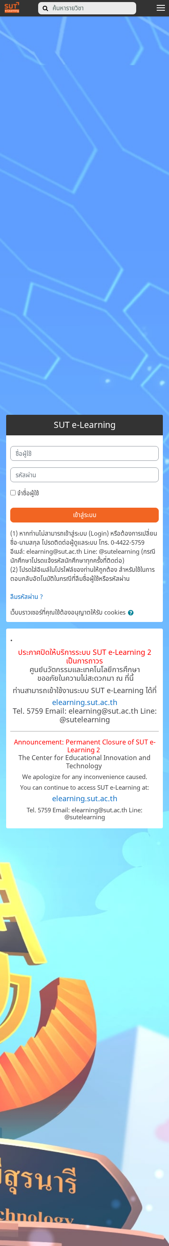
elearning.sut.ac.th (84, 702)
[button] (132, 613)
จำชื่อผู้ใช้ (28, 493)
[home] (12, 7)
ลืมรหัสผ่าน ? (26, 596)
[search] (45, 8)
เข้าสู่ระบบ (84, 515)
